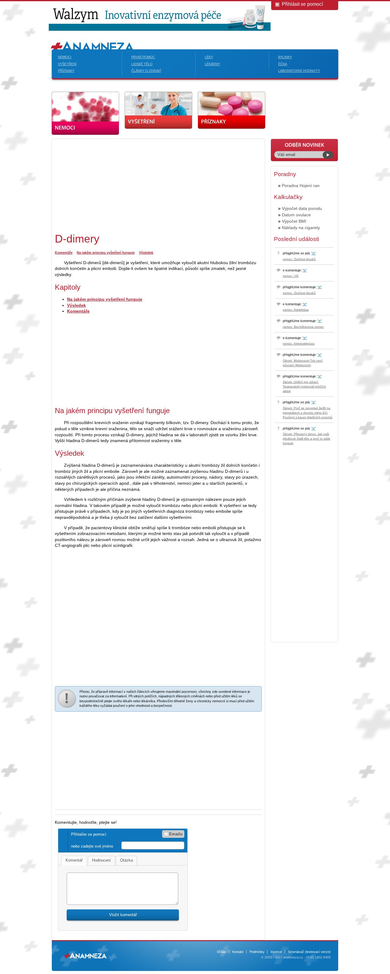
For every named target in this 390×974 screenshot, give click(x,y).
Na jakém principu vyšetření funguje (106, 252)
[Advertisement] (106, 184)
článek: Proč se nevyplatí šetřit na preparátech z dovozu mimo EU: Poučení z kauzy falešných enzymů (307, 412)
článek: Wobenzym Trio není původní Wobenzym (303, 363)
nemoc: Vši (290, 276)
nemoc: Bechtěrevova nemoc (303, 326)
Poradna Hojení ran (301, 185)
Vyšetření (67, 64)
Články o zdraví (146, 71)
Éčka (282, 64)
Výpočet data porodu (302, 208)
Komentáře (64, 252)
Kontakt (237, 952)
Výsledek (146, 252)
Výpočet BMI (294, 221)
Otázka (126, 860)
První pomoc (143, 57)
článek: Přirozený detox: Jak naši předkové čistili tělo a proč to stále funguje (306, 438)
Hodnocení (101, 860)
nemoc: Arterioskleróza (298, 343)
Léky (209, 57)
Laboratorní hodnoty (299, 71)
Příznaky (66, 71)
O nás (221, 952)
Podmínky (257, 952)
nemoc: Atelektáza (296, 309)
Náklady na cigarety (301, 227)
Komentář (74, 860)
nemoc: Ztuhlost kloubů (299, 259)
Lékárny (212, 64)
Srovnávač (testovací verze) (309, 952)
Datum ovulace (296, 214)
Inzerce (276, 952)
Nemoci (64, 57)
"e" (313, 253)
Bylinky (285, 57)
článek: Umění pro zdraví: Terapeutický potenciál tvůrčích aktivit (304, 386)
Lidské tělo (142, 64)
